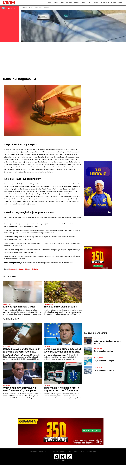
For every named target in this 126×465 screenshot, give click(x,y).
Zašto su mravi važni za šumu (60, 306)
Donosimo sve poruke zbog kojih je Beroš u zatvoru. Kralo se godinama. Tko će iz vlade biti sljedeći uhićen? (21, 350)
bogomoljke (23, 269)
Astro (120, 3)
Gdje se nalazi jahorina (104, 370)
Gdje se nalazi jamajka (104, 361)
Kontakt (47, 451)
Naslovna (49, 3)
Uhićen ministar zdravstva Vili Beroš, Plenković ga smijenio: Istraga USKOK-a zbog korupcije (21, 389)
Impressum (33, 451)
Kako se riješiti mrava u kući (19, 306)
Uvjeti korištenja (91, 451)
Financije (76, 3)
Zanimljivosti (105, 3)
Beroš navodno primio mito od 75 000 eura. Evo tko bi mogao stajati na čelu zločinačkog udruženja (63, 350)
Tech (90, 3)
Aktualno (69, 3)
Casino (96, 3)
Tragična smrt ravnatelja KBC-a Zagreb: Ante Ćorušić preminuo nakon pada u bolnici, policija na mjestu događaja (62, 389)
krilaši (31, 269)
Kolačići (41, 451)
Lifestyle (83, 3)
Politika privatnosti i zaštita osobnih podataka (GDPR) (68, 451)
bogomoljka (13, 269)
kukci (36, 269)
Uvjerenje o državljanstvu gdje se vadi (107, 342)
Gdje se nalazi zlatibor (104, 351)
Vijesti (56, 3)
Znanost (113, 3)
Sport (62, 3)
